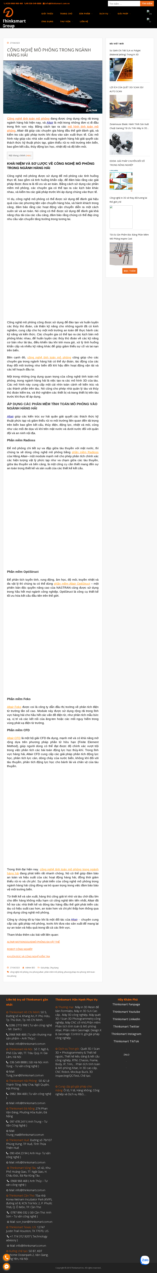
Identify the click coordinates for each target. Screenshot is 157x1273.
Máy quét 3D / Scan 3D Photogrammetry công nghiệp (78, 1018)
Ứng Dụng (47, 21)
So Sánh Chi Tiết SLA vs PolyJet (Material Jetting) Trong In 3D (125, 52)
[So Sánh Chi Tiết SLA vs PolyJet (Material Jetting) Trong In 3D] (121, 69)
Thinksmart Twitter (126, 1026)
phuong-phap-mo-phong (75, 972)
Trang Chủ (66, 13)
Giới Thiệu (47, 13)
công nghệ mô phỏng (19, 972)
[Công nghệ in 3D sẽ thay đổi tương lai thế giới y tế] (121, 217)
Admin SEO (30, 967)
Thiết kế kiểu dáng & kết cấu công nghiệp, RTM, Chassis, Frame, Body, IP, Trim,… (77, 1060)
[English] (149, 13)
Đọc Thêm (130, 271)
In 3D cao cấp (88, 1068)
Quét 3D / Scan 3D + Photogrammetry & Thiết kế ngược (77, 1052)
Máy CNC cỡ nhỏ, (76, 1022)
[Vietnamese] (149, 21)
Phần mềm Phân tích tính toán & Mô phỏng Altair (77, 1026)
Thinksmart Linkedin (126, 1019)
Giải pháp (45, 967)
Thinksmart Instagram (126, 1034)
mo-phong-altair (36, 972)
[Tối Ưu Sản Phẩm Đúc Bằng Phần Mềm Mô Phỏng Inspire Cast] (121, 253)
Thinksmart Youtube (126, 1011)
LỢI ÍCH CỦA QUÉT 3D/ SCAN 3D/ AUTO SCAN (127, 89)
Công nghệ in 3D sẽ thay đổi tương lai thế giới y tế (128, 199)
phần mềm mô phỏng (53, 972)
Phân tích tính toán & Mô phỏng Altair (77, 1066)
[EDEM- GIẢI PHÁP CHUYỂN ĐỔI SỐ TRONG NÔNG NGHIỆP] (121, 180)
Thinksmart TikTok (126, 1041)
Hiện (29, 155)
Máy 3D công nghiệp (75, 1015)
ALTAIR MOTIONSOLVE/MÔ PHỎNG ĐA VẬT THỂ (33, 942)
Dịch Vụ (104, 13)
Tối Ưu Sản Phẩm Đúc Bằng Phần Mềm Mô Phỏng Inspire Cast (129, 236)
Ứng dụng (54, 967)
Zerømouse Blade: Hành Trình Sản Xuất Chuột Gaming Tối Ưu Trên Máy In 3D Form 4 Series (129, 126)
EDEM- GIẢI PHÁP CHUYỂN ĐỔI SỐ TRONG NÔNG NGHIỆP (127, 162)
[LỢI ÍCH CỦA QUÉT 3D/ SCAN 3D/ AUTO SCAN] (121, 106)
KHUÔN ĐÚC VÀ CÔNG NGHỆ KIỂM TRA (28, 956)
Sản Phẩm (84, 13)
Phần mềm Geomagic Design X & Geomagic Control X (78, 1032)
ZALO (126, 1054)
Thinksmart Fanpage (126, 1004)
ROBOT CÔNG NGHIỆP (20, 949)
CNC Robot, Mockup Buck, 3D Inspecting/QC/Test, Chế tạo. (74, 1073)
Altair (50, 122)
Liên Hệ (84, 21)
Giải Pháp (123, 13)
